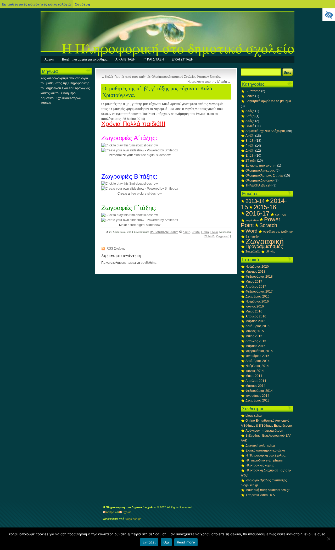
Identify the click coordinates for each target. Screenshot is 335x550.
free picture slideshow (146, 193)
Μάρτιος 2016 (255, 321)
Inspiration (252, 220)
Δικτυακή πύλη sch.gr (260, 445)
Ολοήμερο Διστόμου (259, 180)
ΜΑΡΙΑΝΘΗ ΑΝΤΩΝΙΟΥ (164, 231)
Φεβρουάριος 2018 (259, 276)
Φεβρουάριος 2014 (259, 391)
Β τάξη (196, 231)
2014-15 (209, 236)
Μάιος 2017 (253, 281)
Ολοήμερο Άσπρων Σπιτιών (264, 175)
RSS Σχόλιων (116, 248)
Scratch (268, 225)
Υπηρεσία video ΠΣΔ (260, 495)
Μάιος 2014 (253, 376)
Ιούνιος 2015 (254, 331)
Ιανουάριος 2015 (257, 356)
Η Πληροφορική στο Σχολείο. (265, 455)
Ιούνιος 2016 (254, 306)
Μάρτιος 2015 (255, 346)
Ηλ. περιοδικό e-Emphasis (264, 460)
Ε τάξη (250, 155)
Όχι (166, 542)
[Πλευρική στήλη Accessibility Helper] (328, 14)
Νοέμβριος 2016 (257, 301)
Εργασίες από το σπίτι (260, 165)
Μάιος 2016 (253, 311)
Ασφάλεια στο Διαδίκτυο (278, 231)
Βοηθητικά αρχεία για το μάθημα (85, 59)
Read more (186, 542)
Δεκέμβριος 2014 (257, 361)
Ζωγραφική (222, 236)
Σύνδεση (82, 4)
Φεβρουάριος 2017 (259, 291)
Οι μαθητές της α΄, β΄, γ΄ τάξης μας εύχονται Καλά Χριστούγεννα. (157, 91)
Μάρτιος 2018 (255, 271)
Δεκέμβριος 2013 (257, 400)
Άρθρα (110, 512)
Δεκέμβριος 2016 (257, 296)
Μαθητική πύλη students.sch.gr (267, 490)
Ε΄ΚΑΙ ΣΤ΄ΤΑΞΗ (182, 59)
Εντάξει (149, 542)
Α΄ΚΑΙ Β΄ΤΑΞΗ (125, 59)
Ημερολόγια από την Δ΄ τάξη (207, 82)
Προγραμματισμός (264, 246)
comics (280, 214)
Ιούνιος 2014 (254, 371)
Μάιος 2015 (253, 336)
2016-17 (257, 213)
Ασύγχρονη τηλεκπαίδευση (264, 430)
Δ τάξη (249, 121)
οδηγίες (270, 251)
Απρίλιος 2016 (255, 316)
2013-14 (255, 201)
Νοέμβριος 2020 (257, 266)
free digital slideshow (156, 155)
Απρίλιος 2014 (255, 381)
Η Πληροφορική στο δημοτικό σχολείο (178, 48)
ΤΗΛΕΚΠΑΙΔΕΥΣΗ (258, 185)
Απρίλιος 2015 (255, 341)
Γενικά (214, 231)
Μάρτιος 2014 (255, 386)
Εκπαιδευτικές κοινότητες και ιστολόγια (36, 4)
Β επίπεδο (252, 236)
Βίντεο (249, 96)
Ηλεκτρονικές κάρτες (259, 465)
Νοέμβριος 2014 (257, 366)
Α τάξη (186, 231)
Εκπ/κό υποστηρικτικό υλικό (265, 450)
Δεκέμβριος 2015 (257, 326)
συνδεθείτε (148, 263)
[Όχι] (328, 538)
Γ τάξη (205, 231)
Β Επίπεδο (252, 91)
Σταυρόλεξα (252, 251)
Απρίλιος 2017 (255, 286)
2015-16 (265, 207)
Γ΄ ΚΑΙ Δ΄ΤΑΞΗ (153, 59)
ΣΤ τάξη (250, 160)
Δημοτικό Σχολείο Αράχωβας (265, 131)
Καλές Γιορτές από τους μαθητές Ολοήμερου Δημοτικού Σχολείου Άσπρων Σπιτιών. (163, 77)
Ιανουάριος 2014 (257, 396)
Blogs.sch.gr (133, 518)
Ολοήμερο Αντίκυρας (260, 170)
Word (251, 231)
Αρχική (49, 59)
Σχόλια (126, 512)
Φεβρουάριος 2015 (259, 351)
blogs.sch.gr (254, 415)
